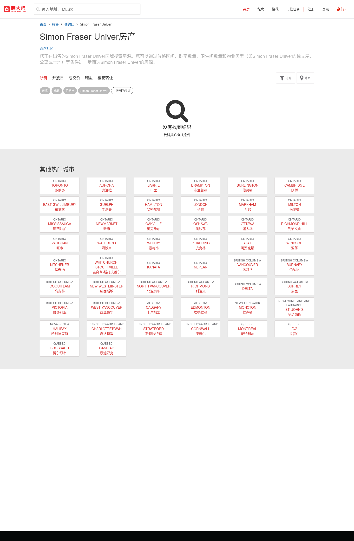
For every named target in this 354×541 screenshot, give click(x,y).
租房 (260, 9)
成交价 (74, 77)
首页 (43, 24)
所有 (43, 77)
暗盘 (89, 77)
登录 (325, 9)
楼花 (275, 9)
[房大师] (15, 9)
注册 (311, 9)
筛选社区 (48, 48)
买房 (246, 9)
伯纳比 (69, 24)
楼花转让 (105, 77)
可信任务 (293, 9)
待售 (55, 24)
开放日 (58, 77)
